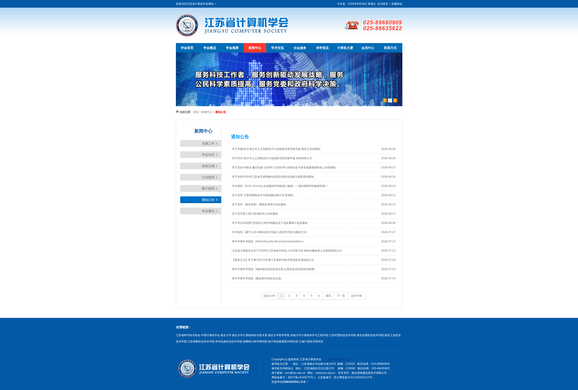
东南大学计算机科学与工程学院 (309, 335)
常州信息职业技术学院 (228, 341)
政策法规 (208, 166)
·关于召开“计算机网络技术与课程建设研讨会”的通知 (262, 195)
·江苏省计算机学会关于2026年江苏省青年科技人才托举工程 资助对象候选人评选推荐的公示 (286, 250)
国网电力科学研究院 (255, 341)
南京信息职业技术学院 (370, 335)
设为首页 (382, 3)
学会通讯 (208, 211)
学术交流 (277, 48)
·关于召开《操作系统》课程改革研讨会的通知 (258, 204)
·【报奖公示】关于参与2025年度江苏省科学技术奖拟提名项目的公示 (272, 260)
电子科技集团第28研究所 (283, 341)
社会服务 (300, 48)
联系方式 (390, 48)
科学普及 (322, 48)
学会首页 (187, 48)
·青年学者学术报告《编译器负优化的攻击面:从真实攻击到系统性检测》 (274, 269)
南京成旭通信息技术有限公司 (369, 372)
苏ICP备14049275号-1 (302, 377)
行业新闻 (208, 177)
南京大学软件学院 (279, 335)
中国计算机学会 (210, 335)
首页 (195, 112)
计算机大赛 (345, 48)
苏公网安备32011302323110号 (353, 377)
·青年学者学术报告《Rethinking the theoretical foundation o (267, 241)
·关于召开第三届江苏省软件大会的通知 (254, 213)
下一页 (341, 295)
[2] (289, 105)
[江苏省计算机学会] (232, 35)
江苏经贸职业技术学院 (342, 335)
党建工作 (208, 143)
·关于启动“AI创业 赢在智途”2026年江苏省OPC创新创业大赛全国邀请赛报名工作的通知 (283, 167)
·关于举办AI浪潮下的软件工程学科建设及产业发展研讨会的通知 (269, 223)
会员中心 (367, 48)
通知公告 (208, 200)
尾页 (328, 295)
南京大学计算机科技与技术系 (249, 335)
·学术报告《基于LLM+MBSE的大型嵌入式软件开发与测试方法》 (270, 232)
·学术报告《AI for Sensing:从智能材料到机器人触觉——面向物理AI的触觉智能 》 (280, 186)
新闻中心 (255, 48)
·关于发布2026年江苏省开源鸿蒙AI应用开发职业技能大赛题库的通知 (272, 176)
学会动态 (208, 154)
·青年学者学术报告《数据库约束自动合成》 (257, 278)
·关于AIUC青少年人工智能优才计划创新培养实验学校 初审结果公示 (271, 158)
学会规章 (232, 48)
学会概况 (209, 48)
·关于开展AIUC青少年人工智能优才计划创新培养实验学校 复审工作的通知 (275, 149)
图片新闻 (208, 188)
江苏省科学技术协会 (188, 335)
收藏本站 (397, 3)
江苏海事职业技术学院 (200, 341)
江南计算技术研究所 (311, 341)
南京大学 (226, 335)
